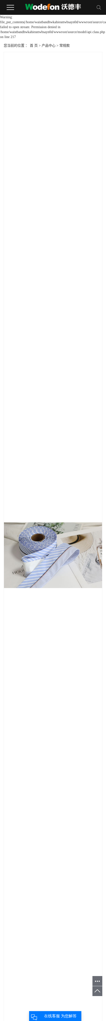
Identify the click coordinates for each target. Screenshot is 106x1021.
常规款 (64, 45)
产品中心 (48, 45)
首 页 (34, 45)
